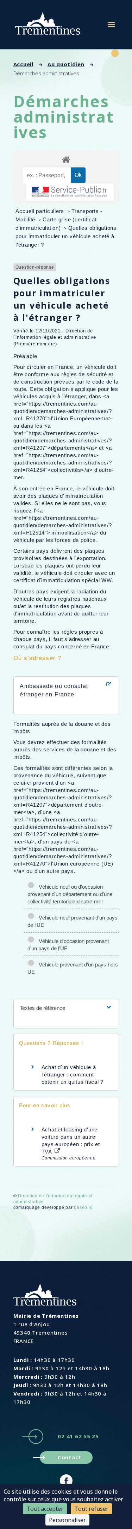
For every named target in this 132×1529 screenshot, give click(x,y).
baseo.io (83, 1207)
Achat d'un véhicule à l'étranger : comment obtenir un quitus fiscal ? (73, 1074)
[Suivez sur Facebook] (66, 1480)
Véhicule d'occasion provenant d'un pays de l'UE (68, 944)
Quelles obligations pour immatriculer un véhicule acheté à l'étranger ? (66, 236)
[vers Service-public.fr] (70, 192)
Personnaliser (67, 1520)
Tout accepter (44, 1509)
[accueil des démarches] (66, 159)
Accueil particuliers (40, 211)
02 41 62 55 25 (78, 1436)
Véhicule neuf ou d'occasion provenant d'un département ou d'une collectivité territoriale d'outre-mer (69, 894)
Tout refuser (91, 1509)
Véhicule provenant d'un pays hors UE (72, 968)
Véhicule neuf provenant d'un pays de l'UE (72, 921)
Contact (69, 1457)
